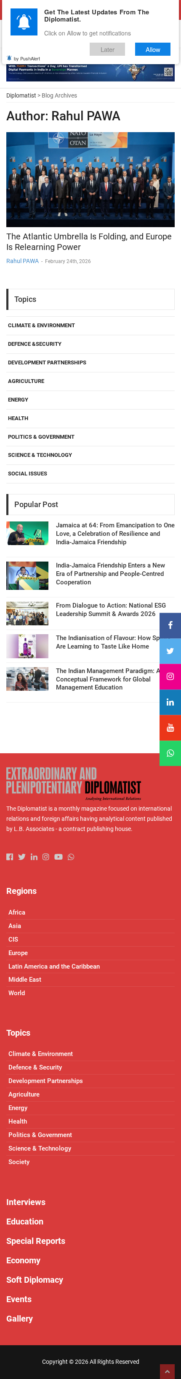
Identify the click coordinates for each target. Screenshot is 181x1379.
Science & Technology (40, 455)
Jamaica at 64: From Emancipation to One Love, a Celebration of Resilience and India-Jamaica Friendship (115, 533)
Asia (14, 926)
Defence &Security (34, 344)
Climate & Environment (41, 325)
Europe (18, 953)
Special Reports (35, 1241)
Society (18, 1162)
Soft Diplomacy (34, 1280)
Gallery (19, 1319)
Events (19, 1299)
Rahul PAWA (22, 261)
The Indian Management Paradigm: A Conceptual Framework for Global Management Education (108, 679)
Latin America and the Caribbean (54, 966)
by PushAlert (27, 58)
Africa (16, 912)
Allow (153, 49)
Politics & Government (41, 437)
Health (18, 418)
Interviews (25, 1202)
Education (24, 1221)
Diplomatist (21, 95)
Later (107, 49)
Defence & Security (35, 1067)
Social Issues (27, 473)
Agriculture (26, 381)
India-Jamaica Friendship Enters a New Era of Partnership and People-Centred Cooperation (110, 574)
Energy (18, 399)
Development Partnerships (47, 362)
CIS (13, 939)
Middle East (24, 979)
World (16, 993)
